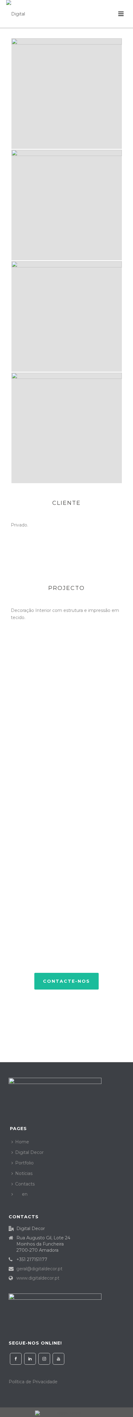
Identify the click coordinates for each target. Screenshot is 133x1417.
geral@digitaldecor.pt (39, 1269)
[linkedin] (30, 1359)
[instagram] (44, 1359)
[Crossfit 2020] (66, 93)
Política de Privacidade (33, 1381)
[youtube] (58, 1359)
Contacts (25, 1184)
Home (22, 1142)
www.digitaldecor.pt (37, 1278)
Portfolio (24, 1163)
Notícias (23, 1173)
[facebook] (16, 1359)
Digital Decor (29, 1152)
